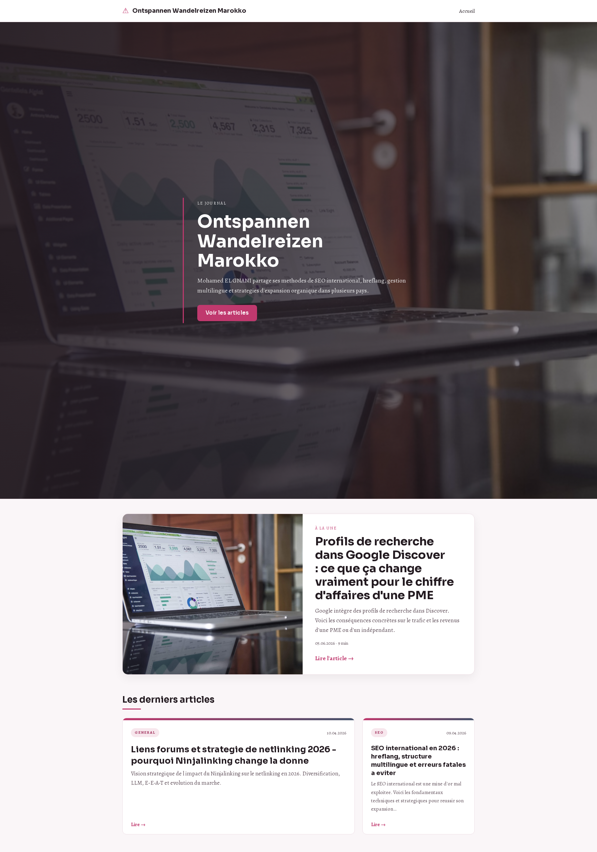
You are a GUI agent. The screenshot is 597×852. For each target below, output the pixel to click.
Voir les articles (227, 312)
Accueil (467, 11)
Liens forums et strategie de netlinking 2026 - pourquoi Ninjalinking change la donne (233, 755)
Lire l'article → (334, 658)
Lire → (138, 824)
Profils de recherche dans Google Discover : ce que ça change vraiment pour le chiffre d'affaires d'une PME (384, 568)
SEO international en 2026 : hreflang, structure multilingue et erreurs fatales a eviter (418, 760)
